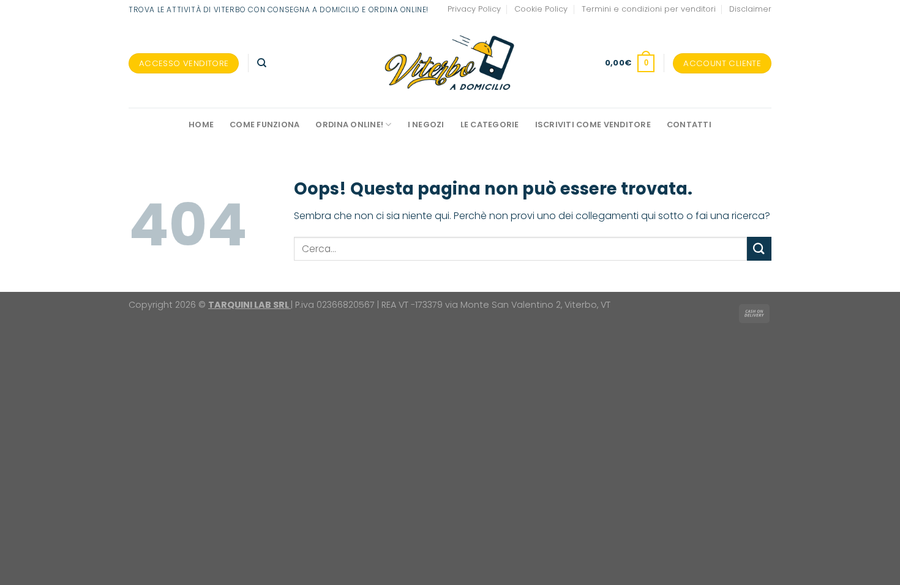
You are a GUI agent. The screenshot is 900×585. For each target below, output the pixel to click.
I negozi (426, 124)
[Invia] (759, 249)
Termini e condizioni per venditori (649, 9)
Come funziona (264, 124)
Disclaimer (750, 9)
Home (201, 124)
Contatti (689, 124)
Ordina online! (349, 124)
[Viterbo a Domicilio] (450, 63)
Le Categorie (489, 124)
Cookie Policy (541, 9)
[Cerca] (261, 63)
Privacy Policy (474, 9)
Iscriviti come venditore (593, 124)
